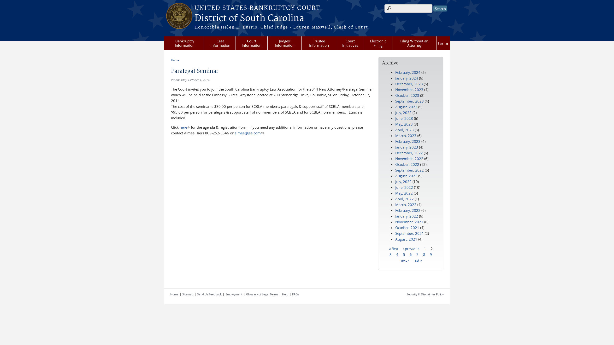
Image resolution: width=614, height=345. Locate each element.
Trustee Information (319, 43)
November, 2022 (409, 158)
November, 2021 (409, 221)
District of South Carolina (249, 18)
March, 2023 (405, 135)
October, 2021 (407, 227)
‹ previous (411, 248)
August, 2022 (406, 175)
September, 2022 (409, 170)
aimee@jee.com (249, 133)
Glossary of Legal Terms (262, 294)
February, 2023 (407, 141)
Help (285, 294)
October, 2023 (407, 95)
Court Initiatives (350, 43)
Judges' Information (285, 43)
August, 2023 (406, 106)
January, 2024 (406, 78)
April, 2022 (404, 198)
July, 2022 (403, 181)
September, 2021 (409, 233)
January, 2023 (406, 147)
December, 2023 (409, 83)
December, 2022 (409, 152)
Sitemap (187, 294)
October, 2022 (407, 164)
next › (404, 260)
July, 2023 (403, 112)
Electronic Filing (378, 43)
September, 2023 (409, 101)
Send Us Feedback (209, 294)
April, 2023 (404, 129)
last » (417, 260)
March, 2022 (405, 204)
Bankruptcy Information (185, 43)
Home (175, 60)
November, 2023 (409, 89)
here (185, 127)
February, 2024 (407, 72)
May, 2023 (404, 124)
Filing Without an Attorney (414, 43)
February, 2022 (407, 210)
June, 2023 (404, 118)
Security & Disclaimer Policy (425, 294)
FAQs (295, 294)
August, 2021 (406, 239)
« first (393, 248)
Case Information (220, 43)
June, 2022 (404, 187)
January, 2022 (406, 216)
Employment (233, 294)
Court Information (251, 43)
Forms (443, 43)
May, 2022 (404, 193)
